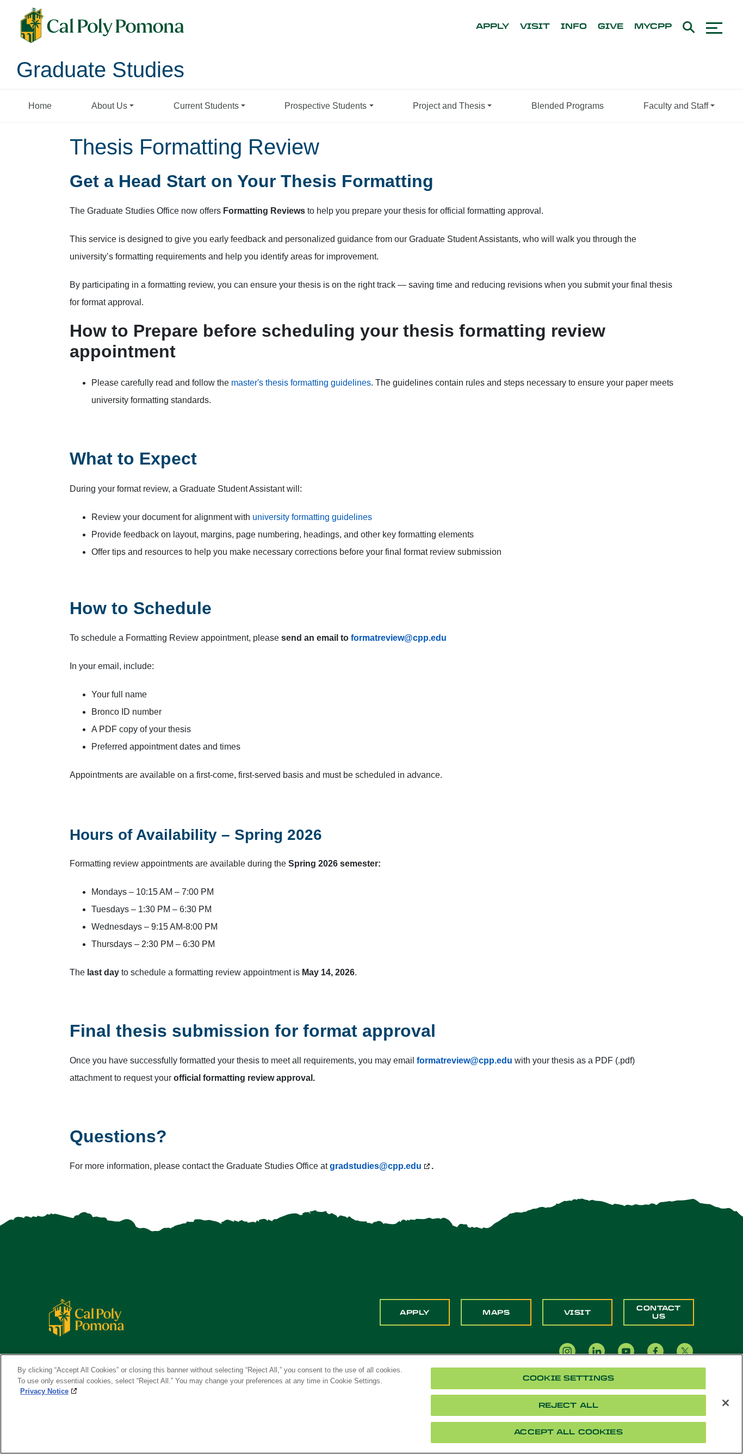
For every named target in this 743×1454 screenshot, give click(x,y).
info (574, 26)
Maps (496, 1312)
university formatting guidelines (312, 517)
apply (492, 26)
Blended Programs (567, 105)
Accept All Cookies (568, 1432)
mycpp (653, 26)
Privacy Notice (44, 1391)
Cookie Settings (568, 1378)
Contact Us (658, 1312)
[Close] (726, 1403)
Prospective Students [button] (325, 105)
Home (40, 105)
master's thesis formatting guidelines (301, 382)
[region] (371, 1404)
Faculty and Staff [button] (675, 105)
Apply (415, 1312)
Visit (577, 1312)
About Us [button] (109, 105)
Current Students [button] (206, 105)
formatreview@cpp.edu (464, 1060)
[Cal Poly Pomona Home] (102, 26)
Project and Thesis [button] (449, 105)
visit (535, 26)
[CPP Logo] (86, 1317)
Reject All (568, 1405)
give (610, 26)
